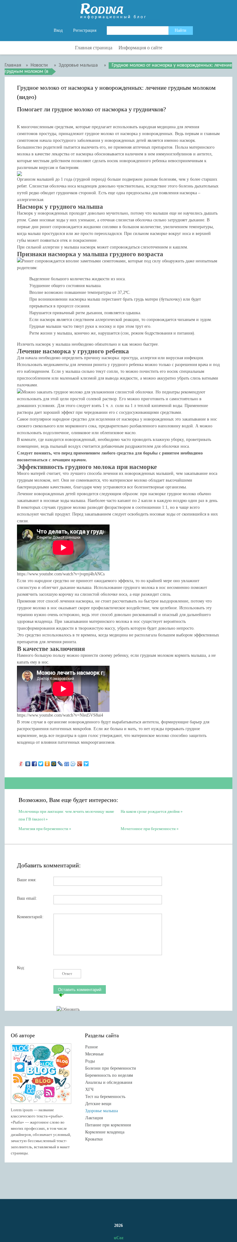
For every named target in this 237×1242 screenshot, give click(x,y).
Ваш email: (27, 898)
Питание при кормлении (108, 1125)
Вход (58, 30)
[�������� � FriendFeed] (67, 762)
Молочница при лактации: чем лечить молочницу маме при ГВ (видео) (66, 814)
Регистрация (84, 30)
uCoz (118, 1238)
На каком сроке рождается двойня (150, 811)
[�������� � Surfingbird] (86, 762)
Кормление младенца (104, 1132)
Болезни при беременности (110, 1068)
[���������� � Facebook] (34, 762)
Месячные (94, 1054)
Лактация (94, 1118)
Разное (91, 1047)
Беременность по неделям (109, 1075)
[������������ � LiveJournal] (60, 762)
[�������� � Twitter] (41, 762)
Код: (21, 967)
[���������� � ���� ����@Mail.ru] (54, 762)
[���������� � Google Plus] (80, 762)
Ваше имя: (26, 880)
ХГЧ (89, 1089)
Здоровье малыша (101, 1110)
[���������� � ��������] (28, 762)
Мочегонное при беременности (148, 828)
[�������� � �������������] (47, 762)
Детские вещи (98, 1103)
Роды (90, 1061)
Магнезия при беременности (43, 828)
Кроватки (94, 1139)
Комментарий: (30, 917)
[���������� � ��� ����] (73, 762)
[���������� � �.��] (21, 762)
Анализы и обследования (108, 1082)
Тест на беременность (105, 1096)
